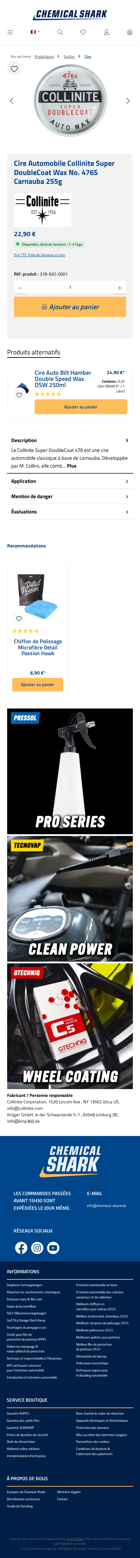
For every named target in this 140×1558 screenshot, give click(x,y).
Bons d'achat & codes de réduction (100, 1413)
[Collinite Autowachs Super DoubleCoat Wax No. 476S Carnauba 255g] (70, 101)
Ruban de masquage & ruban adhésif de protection (26, 1349)
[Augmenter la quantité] (119, 287)
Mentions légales (69, 1491)
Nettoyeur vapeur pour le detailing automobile (92, 1373)
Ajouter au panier (81, 406)
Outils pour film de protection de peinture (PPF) (26, 1337)
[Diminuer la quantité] (20, 287)
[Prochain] (128, 101)
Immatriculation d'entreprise (26, 1455)
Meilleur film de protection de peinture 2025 (94, 1347)
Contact (62, 1499)
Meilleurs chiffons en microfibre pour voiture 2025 (96, 1306)
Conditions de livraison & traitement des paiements (94, 1451)
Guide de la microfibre (21, 1306)
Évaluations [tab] (24, 511)
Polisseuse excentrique (92, 1363)
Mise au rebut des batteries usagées (101, 1434)
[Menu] (10, 32)
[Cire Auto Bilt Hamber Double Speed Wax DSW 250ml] (22, 392)
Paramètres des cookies (93, 1441)
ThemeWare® (111, 1548)
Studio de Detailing (20, 1506)
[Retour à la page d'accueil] (70, 15)
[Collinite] (70, 210)
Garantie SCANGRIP (20, 1427)
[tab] (70, 453)
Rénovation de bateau (91, 1356)
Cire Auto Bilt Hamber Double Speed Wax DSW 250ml (63, 379)
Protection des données (92, 1427)
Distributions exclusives (23, 1499)
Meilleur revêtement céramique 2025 (102, 1316)
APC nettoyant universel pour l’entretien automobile (25, 1368)
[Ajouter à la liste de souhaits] (14, 68)
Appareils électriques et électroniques (102, 1420)
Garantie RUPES (18, 1413)
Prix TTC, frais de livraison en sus (39, 255)
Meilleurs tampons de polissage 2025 (102, 1323)
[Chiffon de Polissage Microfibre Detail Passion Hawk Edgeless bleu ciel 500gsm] (37, 597)
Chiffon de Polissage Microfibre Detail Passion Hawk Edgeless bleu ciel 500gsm (38, 647)
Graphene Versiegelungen (24, 1285)
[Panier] (130, 32)
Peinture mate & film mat (24, 1299)
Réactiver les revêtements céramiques (33, 1292)
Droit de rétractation (21, 1441)
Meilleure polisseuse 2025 (94, 1330)
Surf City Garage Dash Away (26, 1320)
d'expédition (75, 1538)
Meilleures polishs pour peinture (98, 1337)
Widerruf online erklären (23, 1448)
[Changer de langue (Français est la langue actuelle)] (35, 32)
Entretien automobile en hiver (96, 1285)
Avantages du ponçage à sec (26, 1327)
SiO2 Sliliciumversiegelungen (26, 1313)
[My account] (107, 32)
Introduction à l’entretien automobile (32, 1377)
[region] (70, 101)
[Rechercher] (60, 32)
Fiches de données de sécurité (27, 1434)
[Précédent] (12, 101)
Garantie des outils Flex (23, 1420)
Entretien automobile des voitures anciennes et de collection (100, 1294)
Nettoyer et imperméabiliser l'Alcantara (34, 1358)
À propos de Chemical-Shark (26, 1491)
